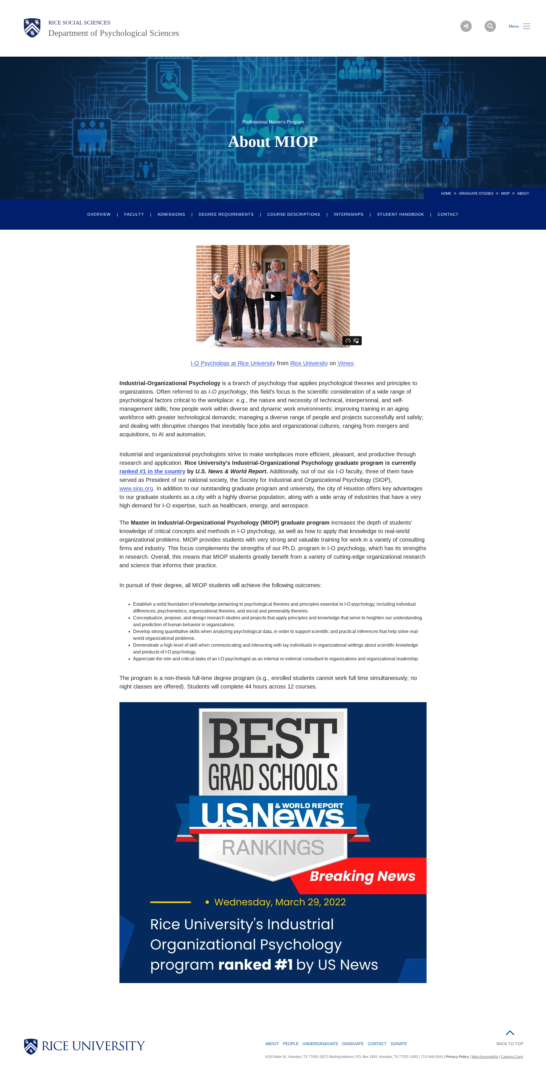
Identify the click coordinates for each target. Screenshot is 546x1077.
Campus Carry (512, 1057)
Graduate (353, 1043)
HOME (446, 194)
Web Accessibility (484, 1057)
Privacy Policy (457, 1057)
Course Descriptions (293, 214)
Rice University (309, 363)
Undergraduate (320, 1043)
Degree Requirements (226, 214)
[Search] (490, 26)
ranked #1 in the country (152, 471)
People (291, 1043)
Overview (99, 214)
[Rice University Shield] (32, 28)
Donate (399, 1043)
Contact (448, 214)
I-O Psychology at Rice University (233, 363)
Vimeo (345, 363)
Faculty (134, 214)
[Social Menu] (466, 26)
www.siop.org (136, 488)
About (272, 1043)
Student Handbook (400, 214)
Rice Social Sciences (79, 22)
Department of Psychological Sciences (113, 33)
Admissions (171, 214)
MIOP (505, 194)
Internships (348, 214)
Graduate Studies (476, 194)
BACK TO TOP (510, 1043)
